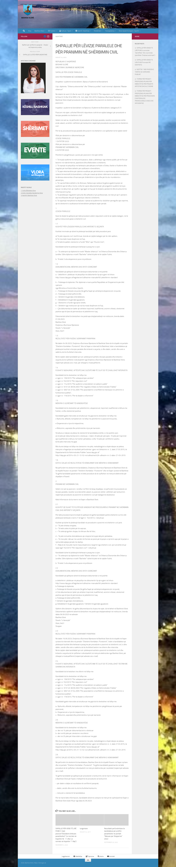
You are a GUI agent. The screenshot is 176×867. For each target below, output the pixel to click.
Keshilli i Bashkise (83, 31)
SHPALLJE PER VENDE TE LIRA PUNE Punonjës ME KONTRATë (144, 62)
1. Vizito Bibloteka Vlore (28, 190)
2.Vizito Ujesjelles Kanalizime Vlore (32, 193)
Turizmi (52, 31)
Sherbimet (97, 31)
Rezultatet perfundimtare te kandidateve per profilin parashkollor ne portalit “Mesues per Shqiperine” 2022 (114, 833)
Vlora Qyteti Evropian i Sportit (129, 31)
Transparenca (109, 31)
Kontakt (112, 856)
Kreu (29, 31)
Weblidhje (78, 856)
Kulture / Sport (66, 31)
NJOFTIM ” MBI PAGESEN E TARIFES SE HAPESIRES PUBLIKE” (144, 72)
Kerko (101, 856)
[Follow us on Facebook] (45, 36)
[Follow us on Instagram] (48, 36)
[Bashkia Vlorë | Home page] (28, 11)
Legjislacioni (65, 856)
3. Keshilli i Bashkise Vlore (29, 195)
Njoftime (59, 36)
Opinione (91, 856)
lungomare (84, 828)
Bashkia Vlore (39, 31)
